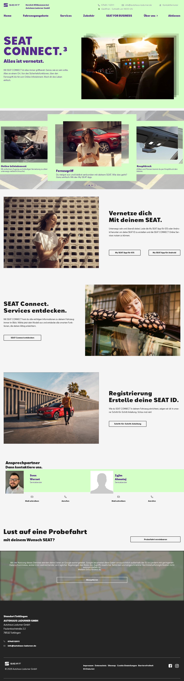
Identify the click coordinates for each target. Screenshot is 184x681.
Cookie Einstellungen (127, 665)
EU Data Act (88, 669)
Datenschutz (101, 665)
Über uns (149, 15)
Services (66, 15)
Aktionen (174, 15)
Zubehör (89, 15)
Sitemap (112, 665)
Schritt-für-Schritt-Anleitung (127, 424)
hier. (103, 569)
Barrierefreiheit (145, 665)
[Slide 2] (92, 185)
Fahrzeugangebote (35, 15)
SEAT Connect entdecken (22, 337)
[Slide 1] (89, 185)
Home (7, 15)
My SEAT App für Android (164, 252)
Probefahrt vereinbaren (155, 539)
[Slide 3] (94, 185)
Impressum (88, 665)
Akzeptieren (92, 580)
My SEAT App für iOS (124, 252)
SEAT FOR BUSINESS (119, 15)
